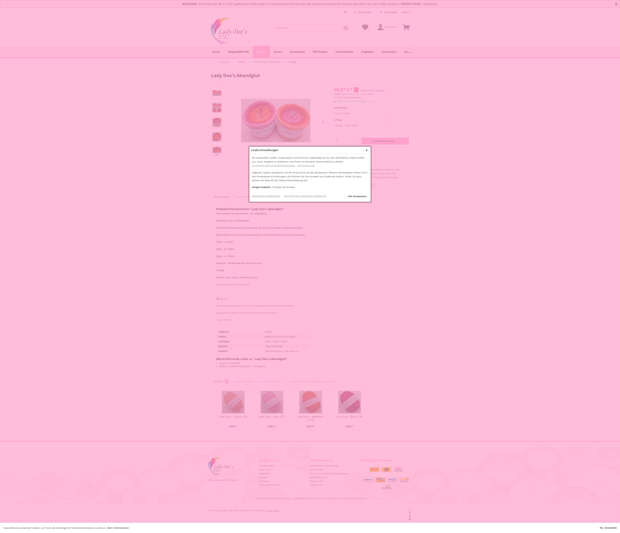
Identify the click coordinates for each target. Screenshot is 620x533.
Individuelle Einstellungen (266, 195)
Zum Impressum (306, 165)
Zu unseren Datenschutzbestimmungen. (274, 165)
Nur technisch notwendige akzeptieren (305, 195)
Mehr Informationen (118, 527)
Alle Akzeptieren (357, 196)
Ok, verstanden (608, 527)
